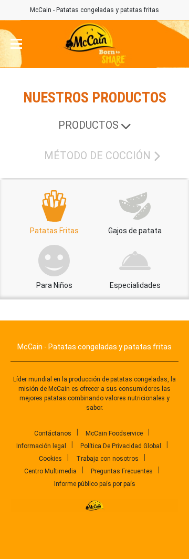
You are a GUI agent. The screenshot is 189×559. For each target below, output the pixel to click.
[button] (16, 44)
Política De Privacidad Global (120, 446)
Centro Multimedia (50, 471)
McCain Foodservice (114, 433)
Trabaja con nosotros (107, 458)
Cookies (50, 458)
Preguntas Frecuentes (122, 471)
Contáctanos (52, 433)
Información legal (41, 446)
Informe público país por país (94, 484)
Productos (88, 125)
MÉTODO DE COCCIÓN (97, 155)
